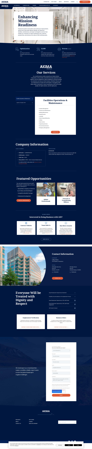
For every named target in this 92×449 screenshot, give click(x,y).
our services (17, 5)
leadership (55, 5)
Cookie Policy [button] (39, 444)
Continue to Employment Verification (30, 327)
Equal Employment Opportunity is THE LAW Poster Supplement (59, 304)
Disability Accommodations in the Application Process (60, 296)
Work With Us (46, 239)
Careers (31, 421)
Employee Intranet (33, 423)
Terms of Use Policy (63, 384)
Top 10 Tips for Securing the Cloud (48, 431)
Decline (69, 445)
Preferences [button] (16, 445)
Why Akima (31, 419)
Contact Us (85, 2)
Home (15, 8)
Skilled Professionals (46, 200)
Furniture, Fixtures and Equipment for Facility (64, 431)
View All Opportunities (23, 200)
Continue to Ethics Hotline (60, 327)
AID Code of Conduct (53, 308)
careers (34, 5)
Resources (66, 2)
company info (26, 5)
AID (23, 8)
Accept (78, 445)
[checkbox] (61, 385)
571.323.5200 (56, 272)
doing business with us (44, 5)
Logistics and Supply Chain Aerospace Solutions (32, 431)
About (17, 421)
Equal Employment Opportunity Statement (58, 293)
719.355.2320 (73, 272)
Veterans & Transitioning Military (66, 200)
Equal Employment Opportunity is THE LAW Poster (59, 300)
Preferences (60, 445)
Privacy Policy (56, 384)
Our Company (19, 8)
